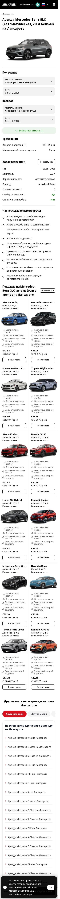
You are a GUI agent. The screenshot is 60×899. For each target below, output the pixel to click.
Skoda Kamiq (9, 302)
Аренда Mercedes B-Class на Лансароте (29, 810)
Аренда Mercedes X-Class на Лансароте (29, 819)
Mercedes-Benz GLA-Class (17, 566)
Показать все (46, 161)
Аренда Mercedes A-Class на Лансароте (29, 837)
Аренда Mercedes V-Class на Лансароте (29, 855)
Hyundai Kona (39, 566)
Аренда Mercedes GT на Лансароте (27, 782)
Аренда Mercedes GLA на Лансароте (28, 864)
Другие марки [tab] (39, 713)
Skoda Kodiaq (10, 434)
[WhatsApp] (38, 4)
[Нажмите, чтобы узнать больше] (42, 131)
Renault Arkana (40, 629)
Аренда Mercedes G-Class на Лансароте (29, 746)
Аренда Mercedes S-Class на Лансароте (29, 755)
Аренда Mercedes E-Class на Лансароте (29, 846)
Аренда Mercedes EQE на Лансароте (28, 764)
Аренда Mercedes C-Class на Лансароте (29, 873)
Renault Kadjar (39, 500)
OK (51, 887)
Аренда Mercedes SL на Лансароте (27, 792)
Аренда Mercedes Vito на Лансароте (28, 737)
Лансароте (8, 14)
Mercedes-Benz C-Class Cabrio (20, 368)
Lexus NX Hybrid (12, 500)
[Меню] (54, 4)
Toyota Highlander (42, 368)
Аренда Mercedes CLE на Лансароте (27, 828)
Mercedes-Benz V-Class (44, 302)
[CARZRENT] (9, 4)
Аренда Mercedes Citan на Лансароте (28, 801)
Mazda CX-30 (38, 434)
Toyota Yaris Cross (13, 629)
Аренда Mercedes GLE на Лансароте (27, 773)
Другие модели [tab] (14, 713)
